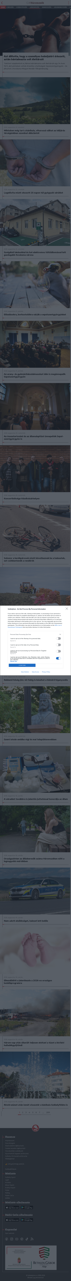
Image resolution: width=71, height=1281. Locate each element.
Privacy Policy (46, 672)
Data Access (35, 672)
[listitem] (35, 634)
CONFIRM (22, 665)
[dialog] (35, 640)
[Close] (67, 609)
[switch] (58, 638)
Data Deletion (25, 672)
